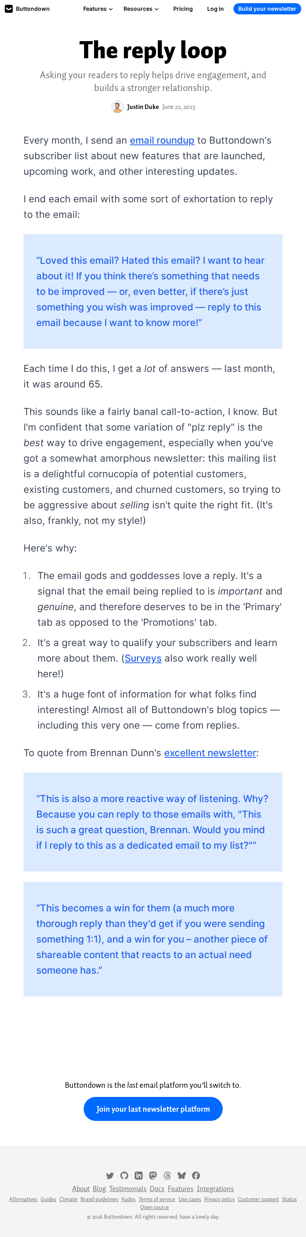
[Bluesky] (182, 1175)
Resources (138, 8)
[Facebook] (196, 1175)
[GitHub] (124, 1175)
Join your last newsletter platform (153, 1109)
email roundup (162, 140)
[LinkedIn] (139, 1175)
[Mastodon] (153, 1175)
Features (95, 8)
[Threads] (167, 1175)
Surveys (143, 658)
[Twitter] (110, 1175)
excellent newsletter (210, 753)
